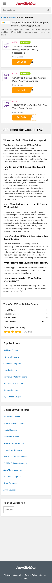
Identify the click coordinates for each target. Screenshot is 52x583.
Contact (42, 575)
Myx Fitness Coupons (12, 397)
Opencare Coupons (12, 363)
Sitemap (25, 578)
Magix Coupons (10, 430)
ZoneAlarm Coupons (12, 470)
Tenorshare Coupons (12, 450)
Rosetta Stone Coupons (13, 423)
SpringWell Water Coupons (15, 377)
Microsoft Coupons (11, 417)
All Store (7, 575)
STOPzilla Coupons (12, 476)
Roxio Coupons (10, 483)
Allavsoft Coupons (11, 437)
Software (9, 510)
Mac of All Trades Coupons (15, 456)
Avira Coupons (9, 490)
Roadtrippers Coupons (13, 383)
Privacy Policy (31, 575)
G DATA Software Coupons (15, 463)
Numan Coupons (10, 390)
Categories (18, 575)
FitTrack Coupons (11, 357)
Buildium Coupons (11, 350)
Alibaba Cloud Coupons (13, 443)
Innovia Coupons (10, 370)
